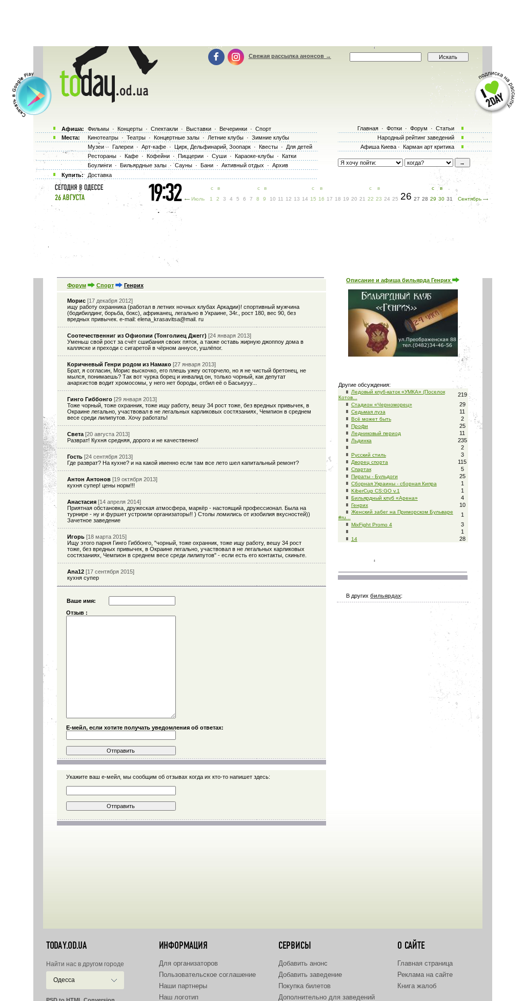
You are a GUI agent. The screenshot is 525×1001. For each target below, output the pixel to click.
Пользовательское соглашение (207, 974)
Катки (289, 156)
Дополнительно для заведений (326, 997)
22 (371, 199)
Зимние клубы (270, 137)
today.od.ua (66, 945)
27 (417, 199)
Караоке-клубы (254, 156)
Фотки (394, 128)
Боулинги (100, 165)
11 (281, 199)
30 (441, 199)
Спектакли (164, 129)
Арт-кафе (154, 147)
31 (450, 199)
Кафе (131, 156)
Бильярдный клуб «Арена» (384, 498)
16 (321, 199)
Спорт (105, 285)
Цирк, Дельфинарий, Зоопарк (212, 147)
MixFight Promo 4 (371, 524)
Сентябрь (469, 199)
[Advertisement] (262, 23)
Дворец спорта (369, 462)
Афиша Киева (378, 147)
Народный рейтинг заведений (415, 137)
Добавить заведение (310, 974)
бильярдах (385, 596)
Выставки (198, 129)
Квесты (268, 147)
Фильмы (98, 129)
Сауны (183, 165)
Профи (359, 426)
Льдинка (361, 440)
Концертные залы (176, 137)
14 (354, 539)
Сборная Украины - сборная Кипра (394, 483)
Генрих (359, 505)
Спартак (361, 469)
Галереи (122, 147)
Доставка (100, 175)
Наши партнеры (183, 986)
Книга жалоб (416, 986)
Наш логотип (178, 997)
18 (338, 199)
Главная (367, 128)
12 (289, 199)
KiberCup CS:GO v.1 (375, 491)
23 (379, 199)
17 (330, 199)
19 (346, 199)
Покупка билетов (304, 986)
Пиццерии (191, 156)
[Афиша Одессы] (103, 100)
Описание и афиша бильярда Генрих (399, 280)
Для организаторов (188, 963)
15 (313, 199)
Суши (219, 156)
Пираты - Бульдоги (374, 476)
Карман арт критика (428, 147)
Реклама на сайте (425, 974)
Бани (206, 165)
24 (387, 199)
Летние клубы (226, 137)
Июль (198, 199)
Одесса (64, 980)
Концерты (130, 129)
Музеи (96, 147)
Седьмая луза (368, 412)
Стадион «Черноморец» (381, 404)
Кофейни (158, 156)
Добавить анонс (303, 963)
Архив (280, 165)
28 (425, 199)
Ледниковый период (376, 433)
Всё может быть (371, 419)
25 (395, 199)
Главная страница (425, 963)
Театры (136, 137)
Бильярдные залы (143, 165)
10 (273, 199)
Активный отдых (242, 165)
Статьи (445, 128)
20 (354, 199)
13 (297, 199)
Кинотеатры (103, 137)
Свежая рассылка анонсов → (290, 56)
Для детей (299, 147)
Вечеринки (233, 129)
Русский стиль (368, 455)
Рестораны (102, 156)
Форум (76, 285)
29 (433, 199)
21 (362, 199)
